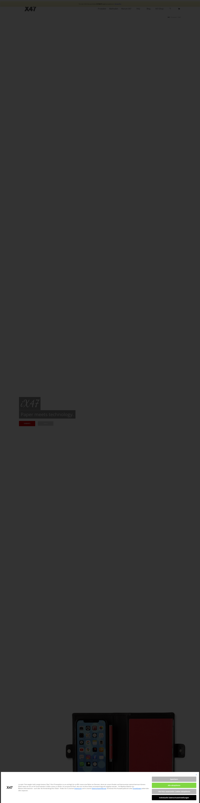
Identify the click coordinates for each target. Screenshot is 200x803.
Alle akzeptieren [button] (174, 785)
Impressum (78, 788)
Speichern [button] (174, 779)
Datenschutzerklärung (99, 788)
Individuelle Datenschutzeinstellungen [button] (174, 798)
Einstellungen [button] (137, 788)
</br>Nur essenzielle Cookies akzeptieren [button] (174, 791)
